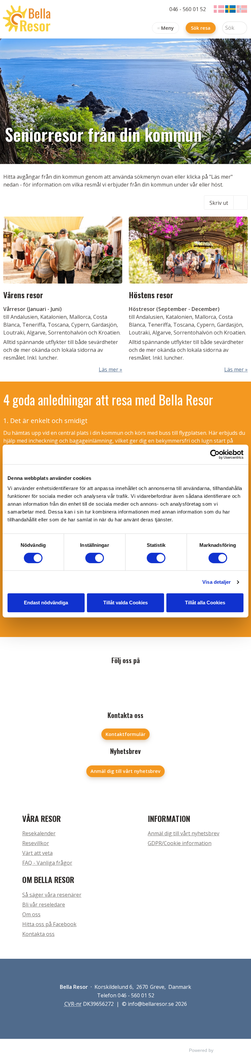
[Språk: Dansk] (219, 9)
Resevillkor (35, 843)
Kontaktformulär (125, 734)
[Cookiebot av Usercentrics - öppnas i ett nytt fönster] (214, 454)
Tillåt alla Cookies (205, 602)
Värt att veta (37, 853)
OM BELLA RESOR (48, 879)
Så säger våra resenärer (51, 894)
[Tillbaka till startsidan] (28, 19)
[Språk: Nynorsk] (242, 9)
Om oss (31, 914)
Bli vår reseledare (43, 904)
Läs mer (108, 369)
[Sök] (242, 28)
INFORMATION (169, 818)
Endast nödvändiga (46, 602)
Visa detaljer (216, 582)
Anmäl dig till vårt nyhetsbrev (125, 771)
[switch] (94, 558)
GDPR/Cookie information (179, 843)
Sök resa (200, 28)
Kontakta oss (38, 934)
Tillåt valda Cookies (125, 602)
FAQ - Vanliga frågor (47, 862)
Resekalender (39, 833)
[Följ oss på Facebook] (125, 682)
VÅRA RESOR (41, 818)
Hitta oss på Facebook (49, 924)
